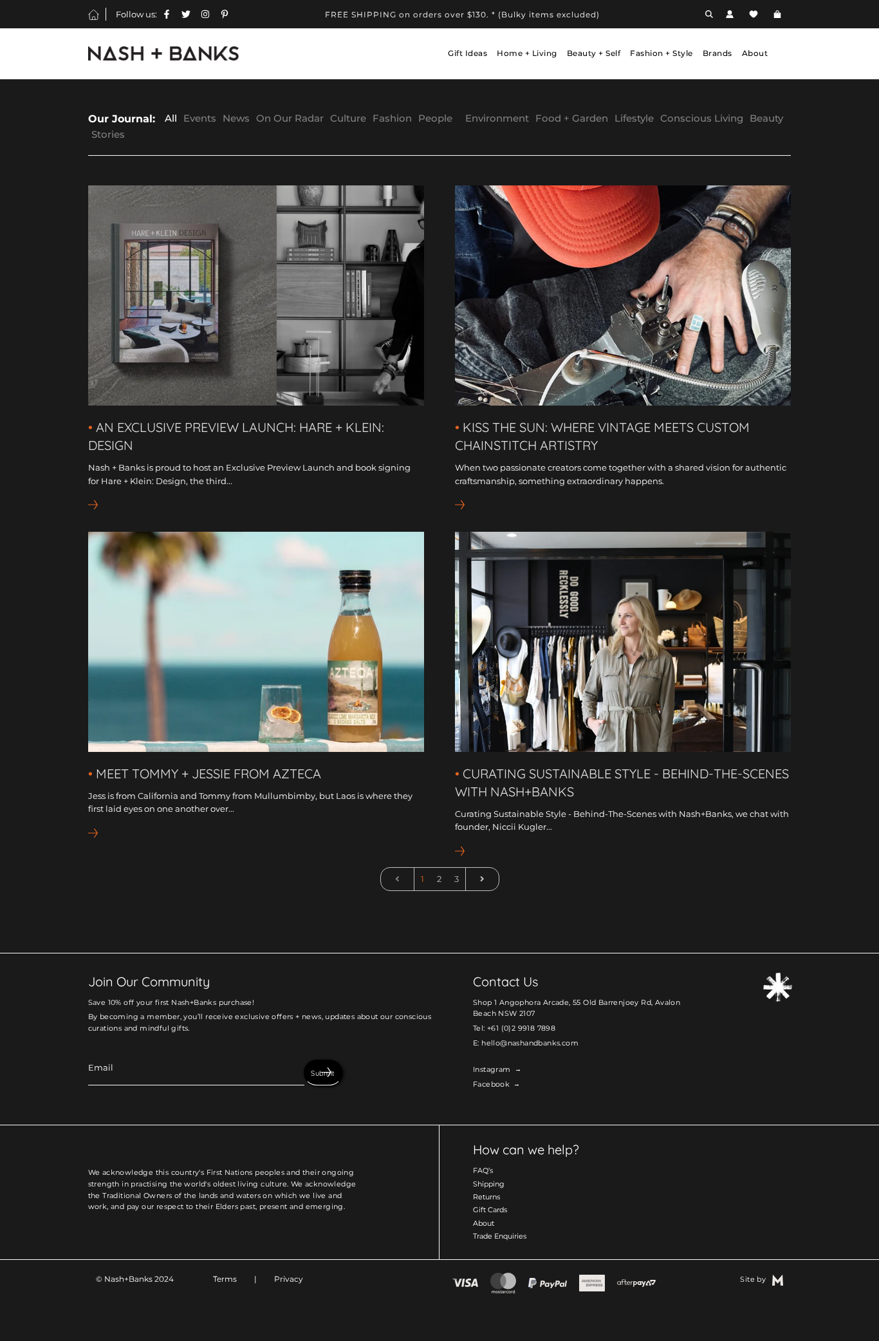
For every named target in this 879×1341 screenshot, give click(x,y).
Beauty (766, 118)
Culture (348, 118)
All (171, 118)
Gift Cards (490, 1209)
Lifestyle (634, 118)
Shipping (488, 1183)
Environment (497, 118)
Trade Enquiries (499, 1236)
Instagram (492, 1069)
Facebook (491, 1084)
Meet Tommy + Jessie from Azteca (208, 773)
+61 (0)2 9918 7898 (521, 1028)
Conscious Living (701, 118)
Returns (486, 1196)
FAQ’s (483, 1170)
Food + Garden (571, 118)
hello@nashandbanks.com (529, 1042)
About (483, 1223)
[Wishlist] (753, 14)
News (236, 118)
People (435, 118)
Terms (225, 1279)
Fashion (392, 118)
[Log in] (729, 14)
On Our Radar (290, 118)
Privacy (288, 1279)
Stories (108, 134)
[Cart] (779, 14)
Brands (717, 53)
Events (199, 118)
